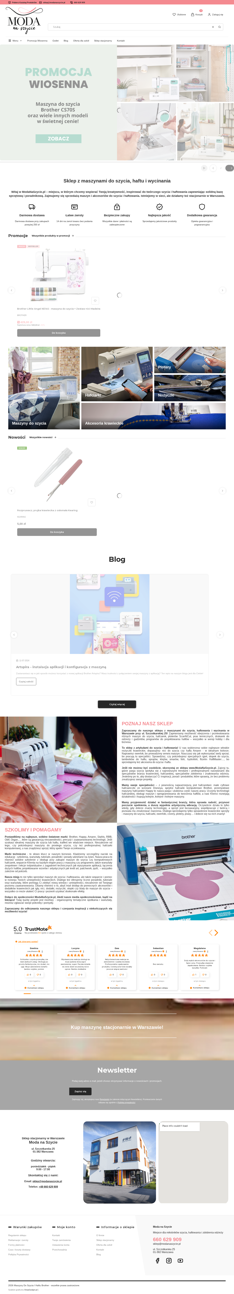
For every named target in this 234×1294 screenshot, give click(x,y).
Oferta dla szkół (81, 40)
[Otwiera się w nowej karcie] (157, 1260)
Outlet (56, 40)
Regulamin (104, 1099)
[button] (219, 27)
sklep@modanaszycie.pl (54, 2)
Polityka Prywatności (18, 1254)
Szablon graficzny (22, 1290)
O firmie (100, 1235)
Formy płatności (16, 1245)
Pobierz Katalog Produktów (24, 2)
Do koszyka (59, 332)
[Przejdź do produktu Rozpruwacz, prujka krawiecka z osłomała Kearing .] (57, 476)
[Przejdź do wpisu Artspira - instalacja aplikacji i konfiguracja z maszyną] (109, 614)
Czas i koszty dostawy (19, 1249)
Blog (66, 40)
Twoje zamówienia (61, 1240)
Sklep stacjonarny (103, 40)
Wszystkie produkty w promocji (51, 235)
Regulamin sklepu (17, 1235)
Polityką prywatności (126, 1102)
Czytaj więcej (117, 704)
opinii (50, 933)
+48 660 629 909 (48, 1186)
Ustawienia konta (60, 1245)
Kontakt (121, 40)
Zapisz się (80, 1091)
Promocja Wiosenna (37, 40)
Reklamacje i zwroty (18, 1240)
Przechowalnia (59, 1249)
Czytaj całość (26, 681)
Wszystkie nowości (40, 437)
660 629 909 (79, 2)
